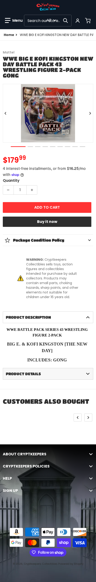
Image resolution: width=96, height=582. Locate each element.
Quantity (11, 180)
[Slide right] (90, 113)
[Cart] (88, 20)
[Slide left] (5, 113)
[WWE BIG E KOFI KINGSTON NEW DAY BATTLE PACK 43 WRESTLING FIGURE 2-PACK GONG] (18, 146)
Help (7, 478)
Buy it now (47, 221)
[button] (14, 20)
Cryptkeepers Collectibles (41, 564)
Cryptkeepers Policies (26, 466)
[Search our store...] (65, 20)
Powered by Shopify (70, 564)
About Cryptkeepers (24, 454)
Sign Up (10, 490)
